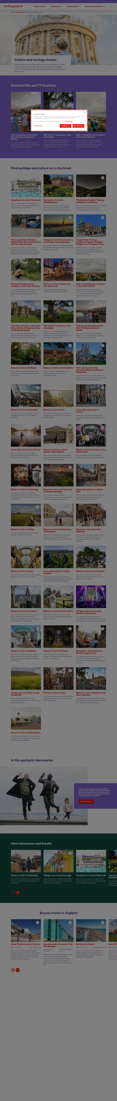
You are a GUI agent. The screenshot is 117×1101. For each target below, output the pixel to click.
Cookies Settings (38, 125)
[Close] (84, 112)
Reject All (65, 125)
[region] (59, 120)
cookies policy (68, 121)
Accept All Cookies (78, 125)
